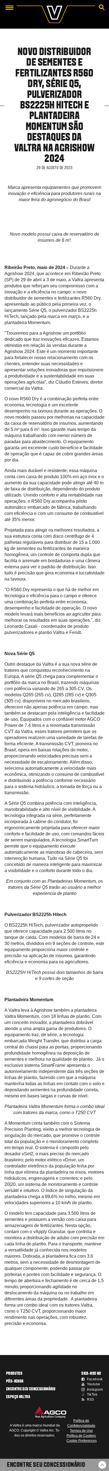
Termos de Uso (81, 1431)
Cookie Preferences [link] (82, 1441)
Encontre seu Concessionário (46, 1465)
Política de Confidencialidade (81, 1423)
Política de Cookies (81, 1436)
